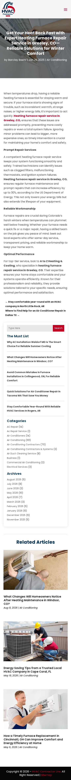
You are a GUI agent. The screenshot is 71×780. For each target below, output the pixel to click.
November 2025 (16, 519)
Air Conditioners (16, 435)
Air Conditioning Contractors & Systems (30, 449)
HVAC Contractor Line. (46, 771)
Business (12, 458)
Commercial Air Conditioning (23, 462)
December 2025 (16, 515)
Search (58, 328)
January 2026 (14, 510)
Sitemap (46, 775)
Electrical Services (17, 466)
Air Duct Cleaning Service (21, 453)
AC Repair (12, 426)
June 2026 (13, 488)
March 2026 (13, 501)
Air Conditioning (57, 60)
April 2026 (12, 497)
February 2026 (15, 506)
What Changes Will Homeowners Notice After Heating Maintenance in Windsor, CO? (32, 600)
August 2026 (14, 479)
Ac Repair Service (17, 431)
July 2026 (12, 484)
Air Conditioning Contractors (23, 444)
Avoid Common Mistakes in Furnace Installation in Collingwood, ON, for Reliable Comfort (33, 376)
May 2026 (12, 492)
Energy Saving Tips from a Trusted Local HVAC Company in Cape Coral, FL (33, 670)
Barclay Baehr (17, 60)
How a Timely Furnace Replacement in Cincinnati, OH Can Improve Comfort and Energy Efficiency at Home (33, 739)
